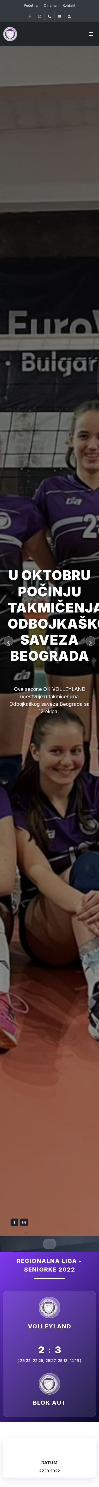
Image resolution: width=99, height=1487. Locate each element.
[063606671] (49, 16)
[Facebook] (30, 16)
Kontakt (69, 5)
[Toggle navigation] (49, 1244)
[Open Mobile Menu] (91, 34)
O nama (50, 5)
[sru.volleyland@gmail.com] (59, 16)
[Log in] (69, 16)
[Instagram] (39, 16)
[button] (8, 641)
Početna (31, 5)
